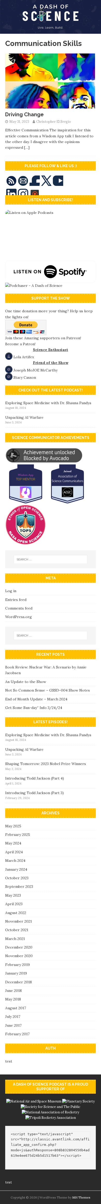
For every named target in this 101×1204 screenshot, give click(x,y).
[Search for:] (50, 559)
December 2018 (18, 982)
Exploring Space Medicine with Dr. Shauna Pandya (48, 403)
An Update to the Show (25, 681)
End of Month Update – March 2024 (36, 699)
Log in (10, 591)
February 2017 (17, 1034)
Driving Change (24, 114)
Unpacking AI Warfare (24, 417)
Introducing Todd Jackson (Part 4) (34, 778)
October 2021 (16, 930)
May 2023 (13, 895)
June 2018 (13, 990)
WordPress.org (18, 616)
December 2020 (18, 947)
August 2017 (15, 1008)
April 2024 (14, 852)
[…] (27, 147)
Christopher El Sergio (53, 121)
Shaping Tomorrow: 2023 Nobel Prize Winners (45, 763)
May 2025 (13, 826)
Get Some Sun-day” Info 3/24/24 (33, 707)
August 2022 (15, 912)
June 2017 (13, 1025)
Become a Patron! (20, 344)
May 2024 (13, 843)
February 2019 (17, 964)
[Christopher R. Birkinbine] (50, 30)
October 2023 (16, 878)
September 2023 (19, 886)
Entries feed (15, 599)
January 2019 (16, 973)
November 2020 (19, 955)
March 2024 (15, 860)
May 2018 (13, 999)
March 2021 (15, 938)
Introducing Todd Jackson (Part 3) (34, 792)
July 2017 (12, 1016)
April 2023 (14, 904)
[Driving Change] (50, 105)
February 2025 (17, 834)
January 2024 (16, 869)
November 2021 (18, 921)
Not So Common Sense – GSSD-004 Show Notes (47, 690)
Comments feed (18, 608)
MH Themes (81, 1197)
